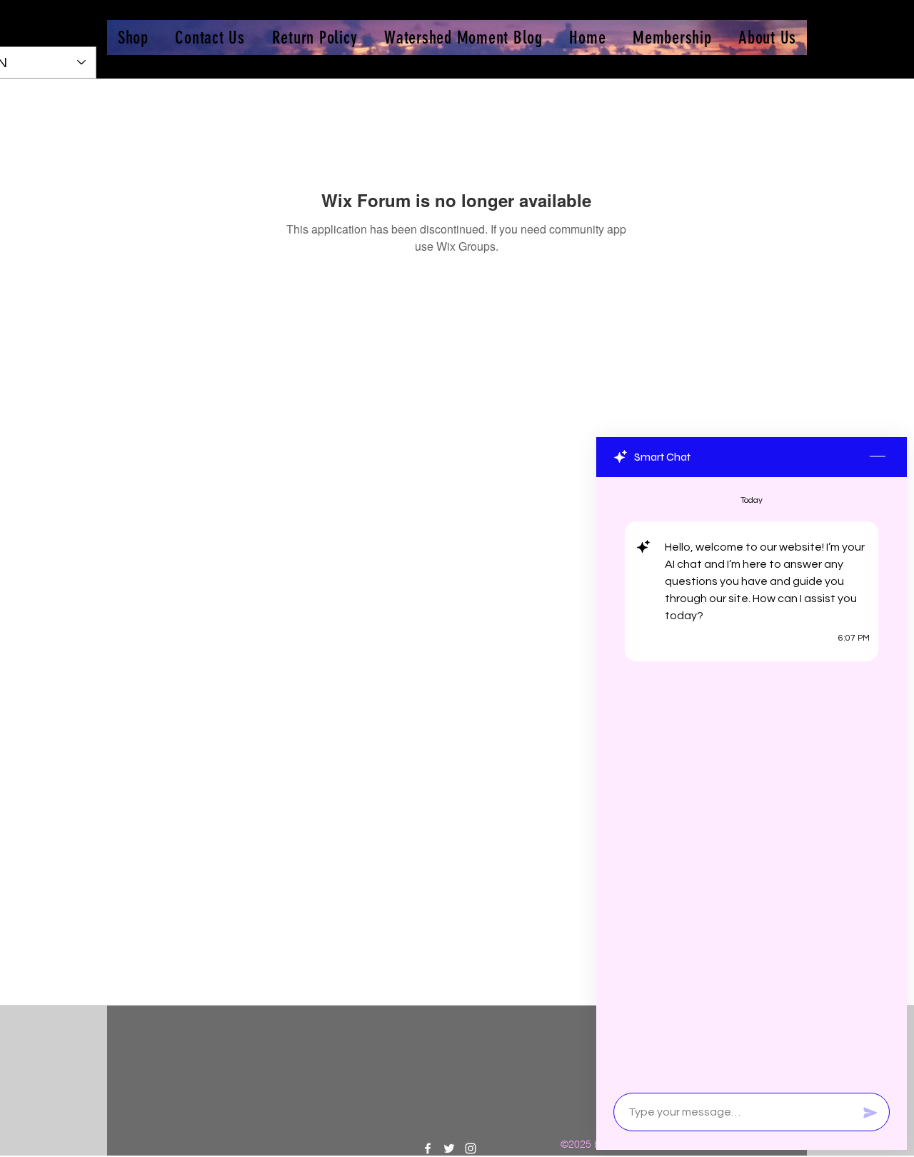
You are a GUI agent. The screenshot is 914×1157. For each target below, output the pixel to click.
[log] (751, 780)
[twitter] (449, 1148)
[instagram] (470, 1148)
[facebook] (428, 1148)
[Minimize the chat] (877, 457)
